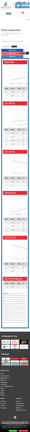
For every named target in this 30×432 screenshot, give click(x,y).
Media (2, 393)
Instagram (3, 408)
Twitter (3, 405)
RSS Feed (3, 401)
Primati (13, 53)
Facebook (3, 403)
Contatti (18, 401)
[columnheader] (7, 88)
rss (26, 13)
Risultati (13, 50)
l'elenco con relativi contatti (19, 311)
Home (2, 373)
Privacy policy (5, 428)
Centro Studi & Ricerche (7, 386)
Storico (13, 56)
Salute (2, 390)
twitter (20, 13)
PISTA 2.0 (3, 380)
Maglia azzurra (5, 378)
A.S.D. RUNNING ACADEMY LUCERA (10, 33)
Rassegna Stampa (21, 410)
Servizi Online (19, 403)
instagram (23, 13)
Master (3, 388)
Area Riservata (20, 405)
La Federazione (5, 376)
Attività (3, 395)
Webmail (18, 408)
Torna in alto (15, 419)
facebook (17, 13)
